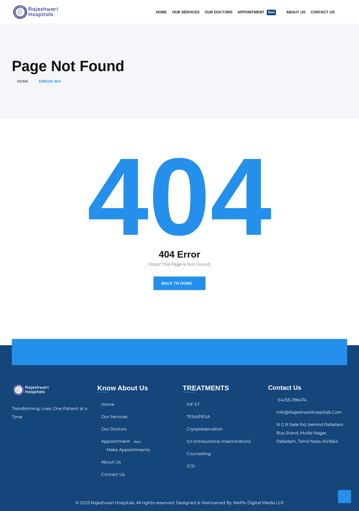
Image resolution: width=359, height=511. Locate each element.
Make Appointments (128, 449)
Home (161, 12)
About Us (295, 12)
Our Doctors (218, 12)
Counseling (199, 453)
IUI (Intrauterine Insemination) (219, 441)
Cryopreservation (205, 429)
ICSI (191, 466)
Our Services (185, 12)
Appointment (256, 12)
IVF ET (193, 404)
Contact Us (323, 12)
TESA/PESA (198, 416)
